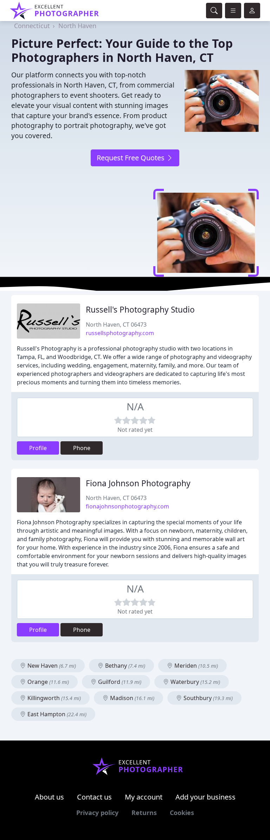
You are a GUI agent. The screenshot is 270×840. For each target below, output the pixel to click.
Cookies (182, 812)
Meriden (195, 665)
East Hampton (56, 714)
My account (143, 797)
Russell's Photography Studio (140, 309)
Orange (47, 682)
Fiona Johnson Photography (138, 483)
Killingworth (53, 698)
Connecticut (32, 25)
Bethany (124, 665)
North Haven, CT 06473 (116, 324)
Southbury (207, 698)
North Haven (77, 25)
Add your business (205, 797)
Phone (81, 448)
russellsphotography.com (120, 333)
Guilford (119, 682)
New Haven (51, 665)
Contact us (94, 797)
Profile (38, 448)
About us (49, 797)
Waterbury (194, 682)
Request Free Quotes (131, 157)
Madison (131, 698)
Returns (144, 812)
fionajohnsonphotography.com (127, 506)
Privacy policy (97, 812)
